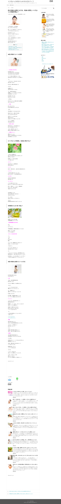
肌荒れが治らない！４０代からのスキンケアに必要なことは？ (24, 431)
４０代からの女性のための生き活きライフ (21, 1)
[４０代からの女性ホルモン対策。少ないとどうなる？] (10, 393)
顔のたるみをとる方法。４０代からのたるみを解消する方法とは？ (20, 491)
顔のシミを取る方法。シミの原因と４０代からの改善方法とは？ (24, 399)
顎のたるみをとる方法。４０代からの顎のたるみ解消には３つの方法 (50, 29)
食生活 (43, 60)
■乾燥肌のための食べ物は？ (12, 48)
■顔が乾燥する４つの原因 (12, 46)
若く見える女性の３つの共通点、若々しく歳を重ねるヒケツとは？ (25, 439)
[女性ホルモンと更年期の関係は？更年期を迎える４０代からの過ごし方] (10, 466)
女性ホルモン (44, 58)
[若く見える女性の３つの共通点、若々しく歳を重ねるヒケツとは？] (10, 441)
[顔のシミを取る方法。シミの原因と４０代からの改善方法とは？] (10, 401)
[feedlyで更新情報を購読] (50, 1)
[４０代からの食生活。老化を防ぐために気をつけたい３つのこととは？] (10, 425)
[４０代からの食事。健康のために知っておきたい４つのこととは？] (10, 449)
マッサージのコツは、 (11, 316)
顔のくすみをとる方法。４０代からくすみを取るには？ (50, 15)
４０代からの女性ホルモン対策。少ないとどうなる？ (22, 391)
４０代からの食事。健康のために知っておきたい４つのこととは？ (25, 447)
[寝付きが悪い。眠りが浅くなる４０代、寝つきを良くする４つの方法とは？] (10, 457)
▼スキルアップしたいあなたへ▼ (47, 63)
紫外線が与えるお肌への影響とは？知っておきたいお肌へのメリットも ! (21, 493)
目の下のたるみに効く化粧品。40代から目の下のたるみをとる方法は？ (50, 25)
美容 (42, 59)
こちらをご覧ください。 (12, 317)
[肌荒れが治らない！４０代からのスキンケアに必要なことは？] (10, 434)
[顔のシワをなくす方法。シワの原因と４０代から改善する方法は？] (10, 409)
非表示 (16, 44)
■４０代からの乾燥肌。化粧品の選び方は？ (15, 47)
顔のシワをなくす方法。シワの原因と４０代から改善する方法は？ (25, 407)
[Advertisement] (15, 368)
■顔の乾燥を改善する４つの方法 (13, 49)
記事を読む (14, 397)
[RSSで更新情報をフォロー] (52, 1)
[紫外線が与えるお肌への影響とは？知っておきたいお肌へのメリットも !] (10, 416)
